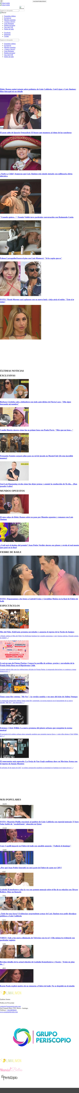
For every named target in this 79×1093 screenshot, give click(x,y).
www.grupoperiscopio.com (9, 1012)
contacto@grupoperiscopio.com (10, 1006)
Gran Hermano (9, 23)
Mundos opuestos (10, 20)
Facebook (7, 32)
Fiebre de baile (9, 29)
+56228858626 (12, 1010)
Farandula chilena (10, 16)
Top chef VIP (8, 27)
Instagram (7, 34)
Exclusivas (7, 18)
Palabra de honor (9, 25)
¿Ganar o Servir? (9, 22)
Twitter (6, 36)
